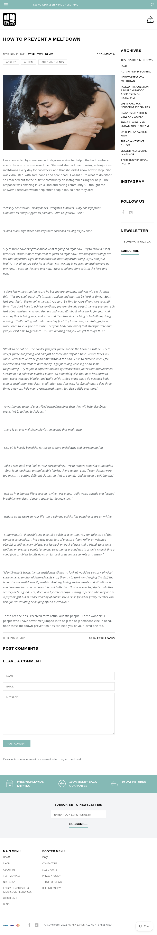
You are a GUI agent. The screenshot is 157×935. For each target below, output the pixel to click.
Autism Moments (52, 62)
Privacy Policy (51, 876)
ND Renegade (76, 924)
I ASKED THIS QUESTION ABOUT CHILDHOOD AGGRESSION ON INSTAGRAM (135, 92)
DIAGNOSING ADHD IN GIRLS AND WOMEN (134, 114)
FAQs (45, 857)
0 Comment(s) (106, 54)
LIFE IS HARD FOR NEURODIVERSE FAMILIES (135, 105)
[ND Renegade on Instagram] (131, 212)
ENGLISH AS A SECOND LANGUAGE (134, 152)
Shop (6, 863)
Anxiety (11, 62)
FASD (124, 66)
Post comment (17, 743)
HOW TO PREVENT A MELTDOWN (132, 79)
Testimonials (11, 876)
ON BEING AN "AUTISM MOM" (134, 133)
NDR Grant (10, 882)
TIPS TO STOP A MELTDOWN (137, 60)
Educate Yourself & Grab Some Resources (17, 890)
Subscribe (130, 250)
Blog (6, 904)
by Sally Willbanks (102, 638)
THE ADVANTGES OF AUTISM (132, 143)
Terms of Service (53, 882)
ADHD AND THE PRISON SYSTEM (134, 162)
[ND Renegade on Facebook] (123, 212)
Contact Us (49, 863)
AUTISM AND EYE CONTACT (137, 71)
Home (6, 857)
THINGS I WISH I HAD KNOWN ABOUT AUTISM (135, 124)
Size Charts (49, 869)
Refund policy (51, 888)
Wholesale (10, 898)
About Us (9, 869)
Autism (28, 62)
